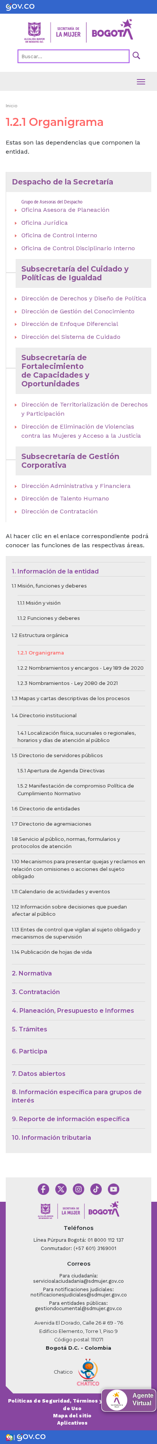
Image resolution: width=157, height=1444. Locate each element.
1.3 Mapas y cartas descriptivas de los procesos (71, 698)
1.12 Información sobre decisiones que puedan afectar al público (69, 910)
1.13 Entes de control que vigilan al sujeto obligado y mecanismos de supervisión (76, 933)
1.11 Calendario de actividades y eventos (61, 891)
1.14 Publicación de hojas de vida (52, 952)
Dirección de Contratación (59, 511)
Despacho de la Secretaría (62, 181)
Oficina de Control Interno (59, 235)
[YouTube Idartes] (113, 1188)
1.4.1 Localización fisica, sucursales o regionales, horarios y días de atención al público (77, 736)
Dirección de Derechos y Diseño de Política (83, 298)
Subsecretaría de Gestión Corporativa (70, 461)
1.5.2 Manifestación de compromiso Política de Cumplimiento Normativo (76, 789)
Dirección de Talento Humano (65, 498)
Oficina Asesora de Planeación (65, 209)
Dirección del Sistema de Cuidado (70, 336)
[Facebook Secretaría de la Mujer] (43, 1188)
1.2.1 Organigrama (41, 653)
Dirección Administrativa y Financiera (76, 485)
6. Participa (29, 1051)
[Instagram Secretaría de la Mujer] (78, 1188)
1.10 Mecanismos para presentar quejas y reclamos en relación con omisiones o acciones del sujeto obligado (78, 869)
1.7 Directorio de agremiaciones (51, 824)
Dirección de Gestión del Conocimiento (78, 311)
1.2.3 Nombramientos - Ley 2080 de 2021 (68, 683)
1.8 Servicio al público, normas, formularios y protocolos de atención (66, 842)
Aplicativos (72, 1423)
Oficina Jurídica (44, 222)
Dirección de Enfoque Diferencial (69, 323)
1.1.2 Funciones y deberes (49, 618)
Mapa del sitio (72, 1416)
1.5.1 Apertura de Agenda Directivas (61, 771)
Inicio (12, 105)
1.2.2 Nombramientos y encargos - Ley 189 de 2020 (81, 668)
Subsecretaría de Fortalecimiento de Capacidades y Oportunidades (55, 370)
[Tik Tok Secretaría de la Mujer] (96, 1188)
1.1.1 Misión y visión (39, 603)
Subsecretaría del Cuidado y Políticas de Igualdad (74, 273)
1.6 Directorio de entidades (46, 809)
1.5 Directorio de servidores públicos (57, 755)
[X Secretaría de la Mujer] (61, 1188)
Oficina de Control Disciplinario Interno (78, 248)
